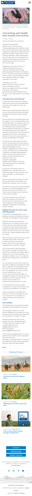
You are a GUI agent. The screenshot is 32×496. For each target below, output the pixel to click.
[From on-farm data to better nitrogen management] (16, 419)
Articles (14, 374)
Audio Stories (16, 429)
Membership (16, 451)
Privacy (16, 490)
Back (4, 347)
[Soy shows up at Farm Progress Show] (16, 364)
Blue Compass (20, 493)
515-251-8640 (16, 465)
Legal (27, 488)
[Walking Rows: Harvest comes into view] (16, 391)
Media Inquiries (16, 455)
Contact (16, 448)
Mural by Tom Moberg (16, 485)
